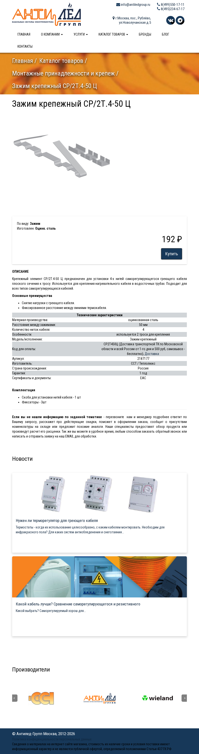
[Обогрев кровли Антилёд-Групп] (46, 14)
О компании (50, 34)
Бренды (145, 34)
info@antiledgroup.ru (135, 4)
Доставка (152, 354)
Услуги (79, 34)
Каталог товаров (112, 34)
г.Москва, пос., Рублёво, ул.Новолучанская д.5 (133, 20)
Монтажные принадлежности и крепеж (63, 73)
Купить (171, 253)
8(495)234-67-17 (172, 9)
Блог (165, 34)
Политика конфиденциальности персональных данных (51, 739)
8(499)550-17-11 (172, 4)
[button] (108, 115)
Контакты (25, 46)
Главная (23, 34)
